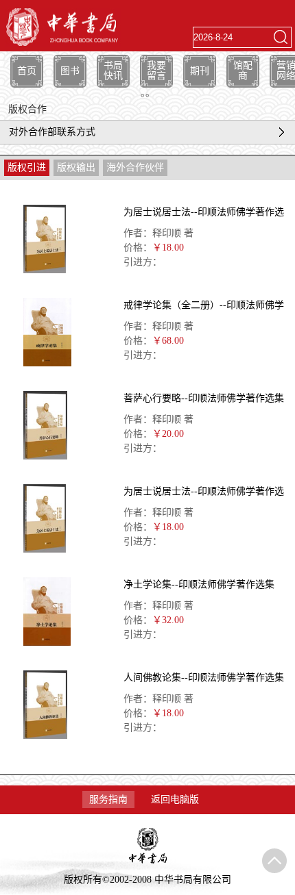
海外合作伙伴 (135, 167)
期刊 (199, 71)
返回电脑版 (175, 799)
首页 (26, 71)
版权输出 (76, 167)
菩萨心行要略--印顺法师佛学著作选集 (203, 398)
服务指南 (108, 799)
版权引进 (27, 167)
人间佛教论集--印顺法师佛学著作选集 (203, 677)
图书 (70, 71)
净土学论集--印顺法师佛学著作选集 (198, 584)
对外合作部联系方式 (52, 132)
